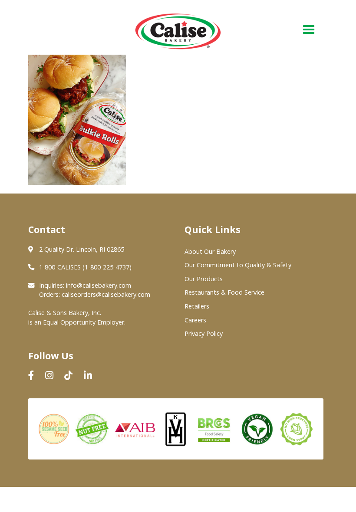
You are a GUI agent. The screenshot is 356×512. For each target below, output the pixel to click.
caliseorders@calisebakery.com (106, 294)
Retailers (197, 306)
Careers (195, 320)
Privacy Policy (204, 333)
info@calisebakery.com (98, 285)
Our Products (204, 279)
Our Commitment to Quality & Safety (238, 265)
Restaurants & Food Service (224, 292)
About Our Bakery (210, 251)
